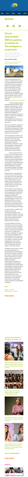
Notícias (13, 13)
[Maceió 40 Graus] (13, 5)
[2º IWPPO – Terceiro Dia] (14, 471)
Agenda (19, 13)
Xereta (7, 13)
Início (2, 13)
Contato (25, 13)
